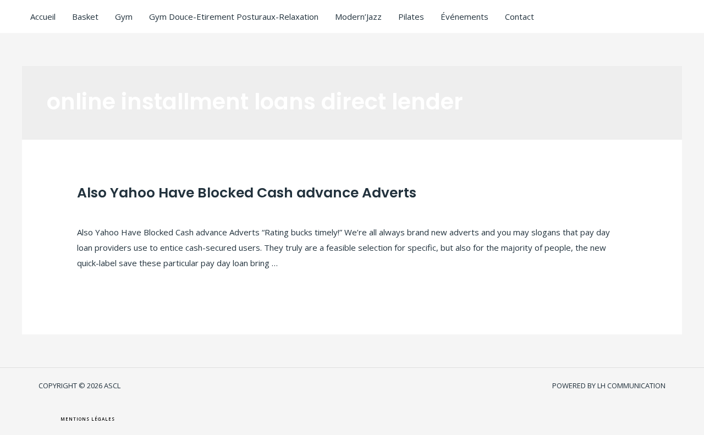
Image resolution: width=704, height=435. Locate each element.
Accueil (43, 16)
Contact (519, 16)
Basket (85, 16)
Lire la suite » (102, 282)
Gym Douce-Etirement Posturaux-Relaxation (233, 16)
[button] (87, 419)
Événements (464, 16)
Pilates (411, 16)
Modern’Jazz (358, 16)
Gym (124, 16)
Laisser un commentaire (122, 210)
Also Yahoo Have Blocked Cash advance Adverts (246, 192)
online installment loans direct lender (244, 210)
